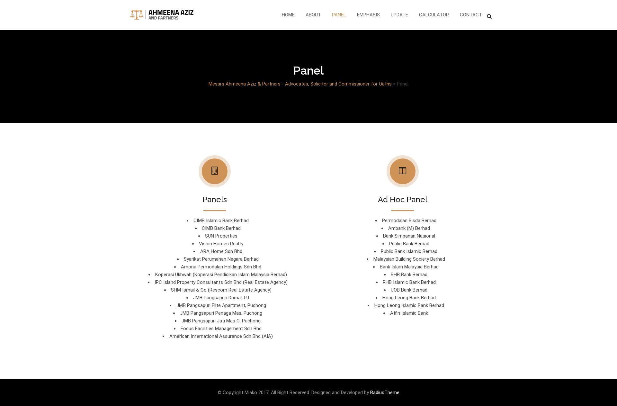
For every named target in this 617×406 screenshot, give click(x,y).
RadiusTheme (384, 392)
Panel (339, 15)
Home (288, 15)
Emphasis (368, 15)
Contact (471, 15)
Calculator (434, 15)
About (313, 15)
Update (399, 15)
